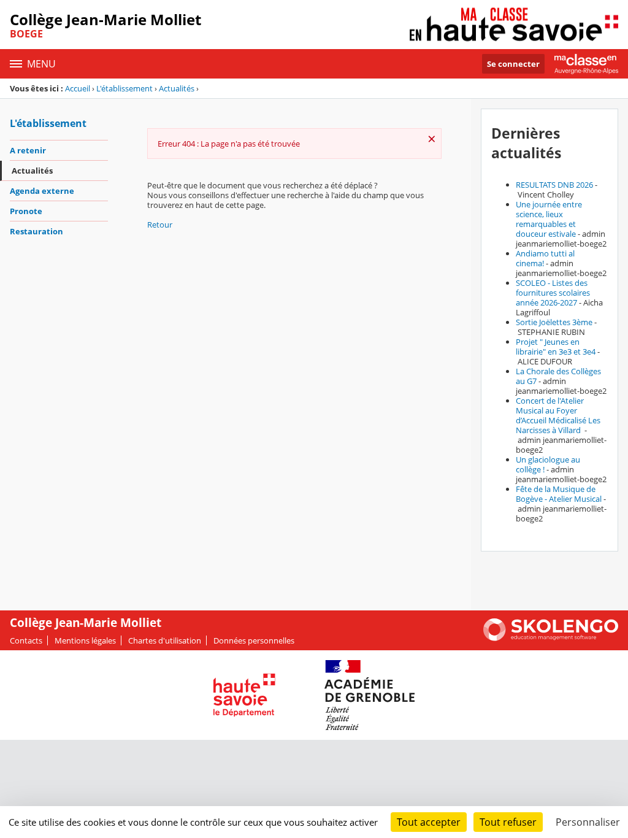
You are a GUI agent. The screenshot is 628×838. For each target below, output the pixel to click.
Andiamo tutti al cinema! (545, 258)
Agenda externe (42, 190)
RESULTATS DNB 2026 (554, 184)
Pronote (26, 211)
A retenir (28, 150)
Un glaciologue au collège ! (548, 464)
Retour (159, 224)
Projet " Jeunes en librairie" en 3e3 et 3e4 (555, 346)
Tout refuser (508, 822)
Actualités (176, 88)
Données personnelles (253, 640)
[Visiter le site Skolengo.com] (550, 638)
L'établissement (124, 88)
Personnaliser (588, 822)
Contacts (26, 640)
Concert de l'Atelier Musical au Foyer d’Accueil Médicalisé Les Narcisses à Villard (558, 415)
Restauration (36, 231)
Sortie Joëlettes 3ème (554, 322)
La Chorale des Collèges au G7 (558, 376)
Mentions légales (85, 640)
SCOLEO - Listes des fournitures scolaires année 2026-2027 (553, 292)
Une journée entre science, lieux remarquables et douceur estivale (549, 219)
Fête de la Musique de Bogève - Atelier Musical (559, 493)
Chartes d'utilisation (164, 640)
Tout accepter (429, 822)
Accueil (77, 88)
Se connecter (513, 63)
